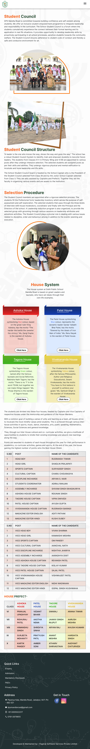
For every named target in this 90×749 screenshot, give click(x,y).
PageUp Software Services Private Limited (58, 744)
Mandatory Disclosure (15, 678)
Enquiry (8, 668)
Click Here (21, 350)
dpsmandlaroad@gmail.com (19, 707)
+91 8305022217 (15, 712)
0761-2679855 (14, 717)
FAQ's (7, 682)
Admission (9, 673)
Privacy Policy (11, 687)
